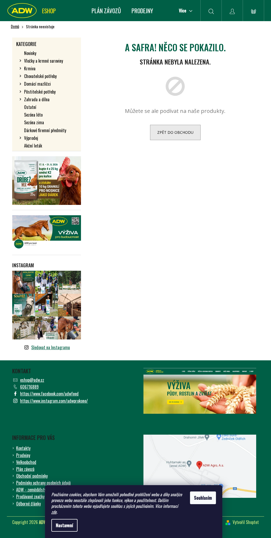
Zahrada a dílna (36, 99)
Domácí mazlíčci (37, 84)
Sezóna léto (33, 115)
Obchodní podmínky (32, 476)
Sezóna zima (34, 122)
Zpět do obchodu (175, 132)
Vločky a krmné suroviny (43, 61)
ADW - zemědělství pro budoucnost (44, 489)
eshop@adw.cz (32, 380)
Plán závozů (25, 469)
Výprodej (31, 138)
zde (54, 512)
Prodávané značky (30, 496)
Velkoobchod (26, 462)
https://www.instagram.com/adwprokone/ (54, 401)
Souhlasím (203, 498)
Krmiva (29, 68)
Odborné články (28, 503)
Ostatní (30, 107)
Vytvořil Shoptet (246, 522)
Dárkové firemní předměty (45, 130)
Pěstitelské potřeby (40, 92)
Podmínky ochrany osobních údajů (43, 483)
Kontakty (23, 448)
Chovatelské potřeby (40, 76)
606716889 (29, 387)
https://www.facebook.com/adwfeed (49, 393)
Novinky (30, 53)
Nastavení (64, 525)
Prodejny (23, 455)
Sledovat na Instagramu (50, 347)
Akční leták (33, 145)
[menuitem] (106, 10)
